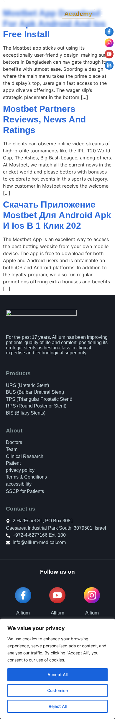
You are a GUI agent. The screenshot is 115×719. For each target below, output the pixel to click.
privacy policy (20, 470)
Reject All (58, 706)
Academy (78, 13)
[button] (105, 13)
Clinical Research (24, 456)
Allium (57, 613)
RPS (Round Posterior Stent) (36, 405)
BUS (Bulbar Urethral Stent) (35, 392)
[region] (57, 669)
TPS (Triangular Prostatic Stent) (39, 399)
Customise (57, 690)
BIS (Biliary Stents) (25, 412)
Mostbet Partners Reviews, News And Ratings (44, 119)
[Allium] (57, 595)
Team (11, 449)
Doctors (14, 442)
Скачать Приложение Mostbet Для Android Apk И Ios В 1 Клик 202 (57, 215)
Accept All (57, 674)
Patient (13, 463)
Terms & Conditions (26, 476)
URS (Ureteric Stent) (27, 385)
